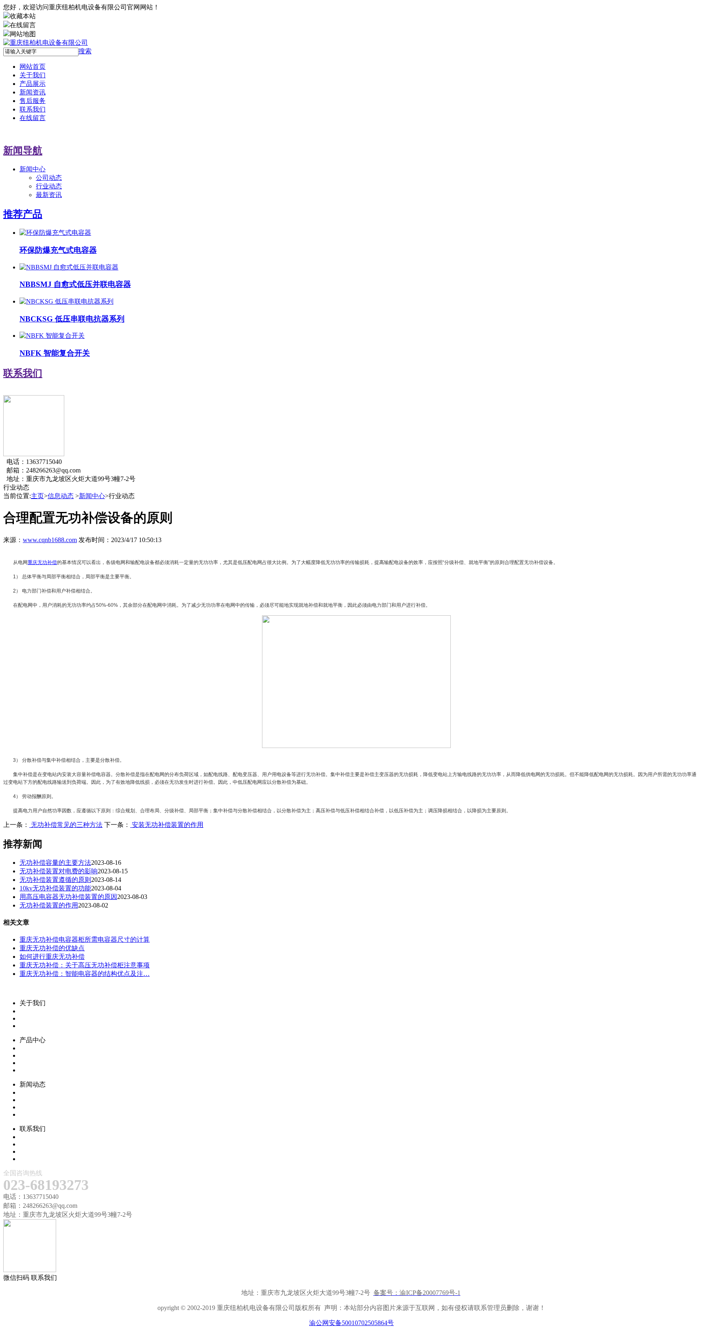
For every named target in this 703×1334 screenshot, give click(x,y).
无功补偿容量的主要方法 (55, 862)
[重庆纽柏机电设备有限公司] (45, 42)
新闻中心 (33, 169)
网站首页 (33, 66)
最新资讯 (49, 194)
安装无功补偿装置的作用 (166, 824)
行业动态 (49, 186)
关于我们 (33, 75)
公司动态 (49, 177)
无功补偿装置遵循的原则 (55, 879)
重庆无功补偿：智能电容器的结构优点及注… (85, 973)
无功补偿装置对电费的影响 (59, 871)
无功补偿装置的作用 (49, 905)
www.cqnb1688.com (50, 539)
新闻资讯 (33, 92)
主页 (37, 495)
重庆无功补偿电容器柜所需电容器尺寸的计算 (85, 939)
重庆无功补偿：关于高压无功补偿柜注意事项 (85, 965)
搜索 (85, 51)
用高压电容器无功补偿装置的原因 (68, 896)
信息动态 (61, 495)
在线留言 (33, 117)
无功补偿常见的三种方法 (66, 824)
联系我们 (33, 109)
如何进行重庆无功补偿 (52, 956)
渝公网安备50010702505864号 (351, 1322)
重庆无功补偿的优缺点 (52, 948)
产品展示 (33, 83)
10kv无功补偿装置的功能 (55, 888)
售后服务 (33, 100)
